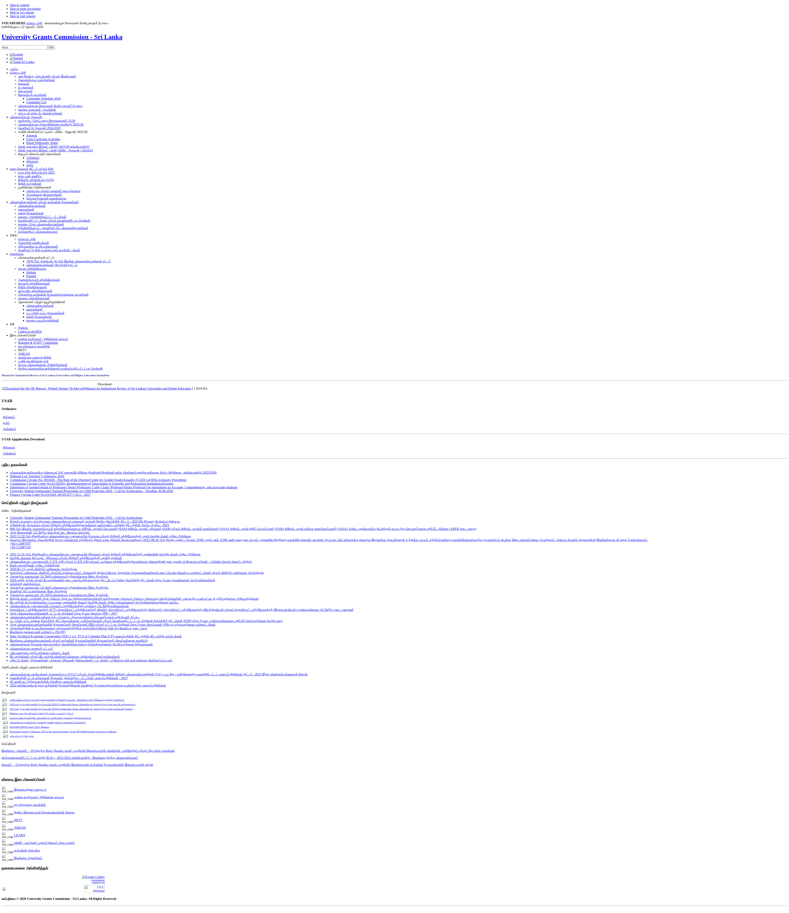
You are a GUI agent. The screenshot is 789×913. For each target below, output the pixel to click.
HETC (18, 820)
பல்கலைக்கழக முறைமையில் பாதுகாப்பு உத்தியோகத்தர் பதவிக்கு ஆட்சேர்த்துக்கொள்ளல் (69, 606)
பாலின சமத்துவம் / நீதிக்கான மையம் (39, 797)
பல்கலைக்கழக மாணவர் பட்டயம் (31, 648)
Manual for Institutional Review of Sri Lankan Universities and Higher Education (138, 388)
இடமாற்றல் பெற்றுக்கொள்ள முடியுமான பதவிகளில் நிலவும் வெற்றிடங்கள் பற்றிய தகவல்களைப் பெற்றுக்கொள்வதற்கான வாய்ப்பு (94, 602)
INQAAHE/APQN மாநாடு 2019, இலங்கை (29, 727)
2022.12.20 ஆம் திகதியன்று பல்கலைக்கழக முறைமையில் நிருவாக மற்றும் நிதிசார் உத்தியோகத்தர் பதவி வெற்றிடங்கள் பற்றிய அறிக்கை (100, 536)
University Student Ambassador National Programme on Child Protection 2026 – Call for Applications (76, 517)
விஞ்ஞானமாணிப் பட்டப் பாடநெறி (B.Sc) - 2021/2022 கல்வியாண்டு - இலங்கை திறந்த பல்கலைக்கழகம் (70, 757)
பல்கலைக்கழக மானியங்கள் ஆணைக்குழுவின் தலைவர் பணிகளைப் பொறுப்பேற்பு (48, 722)
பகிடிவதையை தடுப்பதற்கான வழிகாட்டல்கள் (40, 653)
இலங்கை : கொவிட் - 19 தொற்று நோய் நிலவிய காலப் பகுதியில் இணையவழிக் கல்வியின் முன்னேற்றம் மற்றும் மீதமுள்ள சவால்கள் (88, 751)
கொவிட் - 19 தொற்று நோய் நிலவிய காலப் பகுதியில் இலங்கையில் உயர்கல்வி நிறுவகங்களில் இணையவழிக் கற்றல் (77, 764)
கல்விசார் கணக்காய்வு (25, 584)
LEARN (19, 835)
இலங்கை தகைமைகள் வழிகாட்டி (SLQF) (37, 632)
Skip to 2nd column (22, 16)
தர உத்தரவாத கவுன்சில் (30, 805)
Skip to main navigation (25, 8)
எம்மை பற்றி (34, 23)
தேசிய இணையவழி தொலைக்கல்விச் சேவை (44, 812)
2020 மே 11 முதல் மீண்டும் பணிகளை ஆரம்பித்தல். (44, 569)
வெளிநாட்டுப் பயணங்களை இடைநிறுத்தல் (38, 591)
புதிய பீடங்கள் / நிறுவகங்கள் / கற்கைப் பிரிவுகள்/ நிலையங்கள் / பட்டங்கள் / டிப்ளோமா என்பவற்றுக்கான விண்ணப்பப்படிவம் (91, 660)
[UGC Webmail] (94, 888)
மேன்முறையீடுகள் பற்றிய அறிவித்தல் (35, 565)
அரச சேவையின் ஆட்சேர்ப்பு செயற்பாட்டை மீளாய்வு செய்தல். (50, 532)
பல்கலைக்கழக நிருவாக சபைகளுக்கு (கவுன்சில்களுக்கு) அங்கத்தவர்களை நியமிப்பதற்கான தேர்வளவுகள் (81, 644)
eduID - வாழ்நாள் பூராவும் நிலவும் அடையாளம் (44, 843)
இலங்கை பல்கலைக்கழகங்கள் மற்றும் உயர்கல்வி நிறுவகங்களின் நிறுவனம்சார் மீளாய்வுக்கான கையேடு (79, 640)
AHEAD (20, 827)
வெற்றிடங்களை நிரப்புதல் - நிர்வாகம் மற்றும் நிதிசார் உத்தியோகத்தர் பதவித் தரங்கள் (66, 558)
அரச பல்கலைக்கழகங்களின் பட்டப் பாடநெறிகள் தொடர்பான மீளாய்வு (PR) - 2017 (64, 613)
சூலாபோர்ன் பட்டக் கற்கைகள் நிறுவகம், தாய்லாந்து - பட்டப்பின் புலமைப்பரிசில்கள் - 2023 (69, 678)
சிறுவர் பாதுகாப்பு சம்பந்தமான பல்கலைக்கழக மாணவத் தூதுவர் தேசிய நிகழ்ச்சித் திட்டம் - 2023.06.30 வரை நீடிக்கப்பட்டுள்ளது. (95, 521)
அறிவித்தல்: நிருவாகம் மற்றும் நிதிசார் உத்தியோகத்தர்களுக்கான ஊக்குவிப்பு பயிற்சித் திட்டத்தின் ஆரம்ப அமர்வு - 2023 (89, 525)
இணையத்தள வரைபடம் (30, 789)
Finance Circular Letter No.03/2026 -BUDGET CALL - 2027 (50, 494)
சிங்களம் (9, 417)
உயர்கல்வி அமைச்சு (27, 850)
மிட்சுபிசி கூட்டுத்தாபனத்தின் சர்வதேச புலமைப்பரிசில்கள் (48, 681)
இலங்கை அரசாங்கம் (28, 858)
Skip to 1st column (22, 12)
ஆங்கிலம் (9, 429)
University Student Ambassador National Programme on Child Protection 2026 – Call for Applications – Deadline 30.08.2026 (91, 491)
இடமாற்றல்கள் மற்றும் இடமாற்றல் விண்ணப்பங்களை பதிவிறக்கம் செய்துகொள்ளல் (65, 656)
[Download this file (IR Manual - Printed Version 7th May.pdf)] (44, 388)
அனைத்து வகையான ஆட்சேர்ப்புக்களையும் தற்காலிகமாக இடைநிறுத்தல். (59, 576)
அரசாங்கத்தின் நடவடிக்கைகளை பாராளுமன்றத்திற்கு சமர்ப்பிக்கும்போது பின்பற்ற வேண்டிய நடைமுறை (78, 628)
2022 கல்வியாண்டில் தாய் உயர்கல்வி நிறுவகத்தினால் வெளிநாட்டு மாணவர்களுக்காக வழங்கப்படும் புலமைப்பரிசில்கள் (88, 685)
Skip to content (19, 5)
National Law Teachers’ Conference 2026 (37, 476)
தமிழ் (6, 423)
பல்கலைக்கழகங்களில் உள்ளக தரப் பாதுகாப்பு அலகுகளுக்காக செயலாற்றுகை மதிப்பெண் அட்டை (75, 617)
